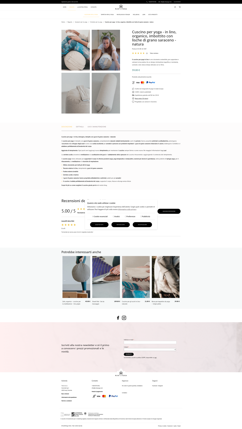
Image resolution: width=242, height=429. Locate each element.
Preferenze (130, 216)
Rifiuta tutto (121, 224)
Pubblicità (146, 216)
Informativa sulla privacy (127, 209)
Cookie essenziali (101, 216)
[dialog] (121, 214)
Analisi (117, 216)
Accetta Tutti (99, 224)
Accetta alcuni (142, 224)
